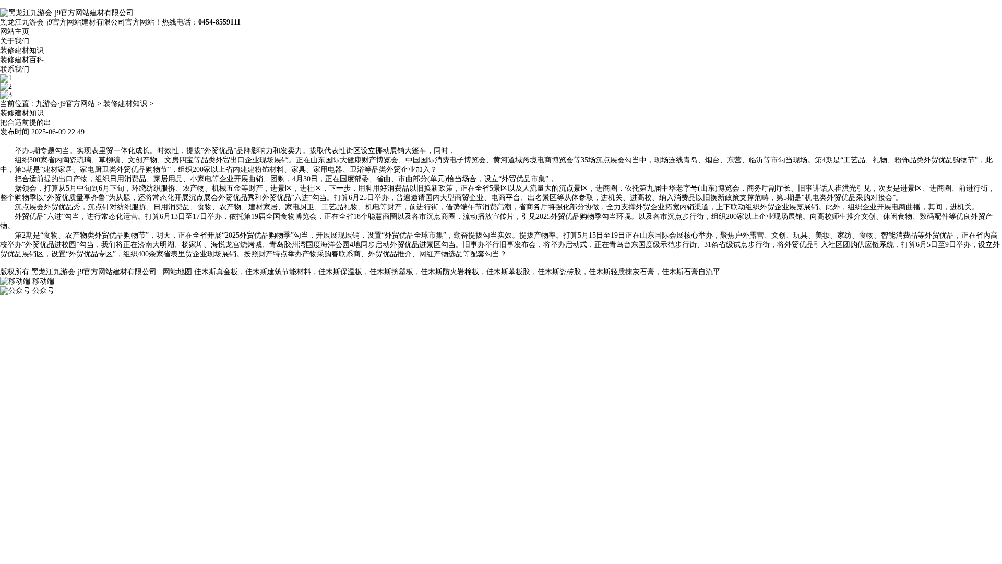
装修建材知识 (22, 50)
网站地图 (177, 272)
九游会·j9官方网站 (65, 104)
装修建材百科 (22, 60)
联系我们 (14, 69)
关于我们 (14, 41)
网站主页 (14, 32)
